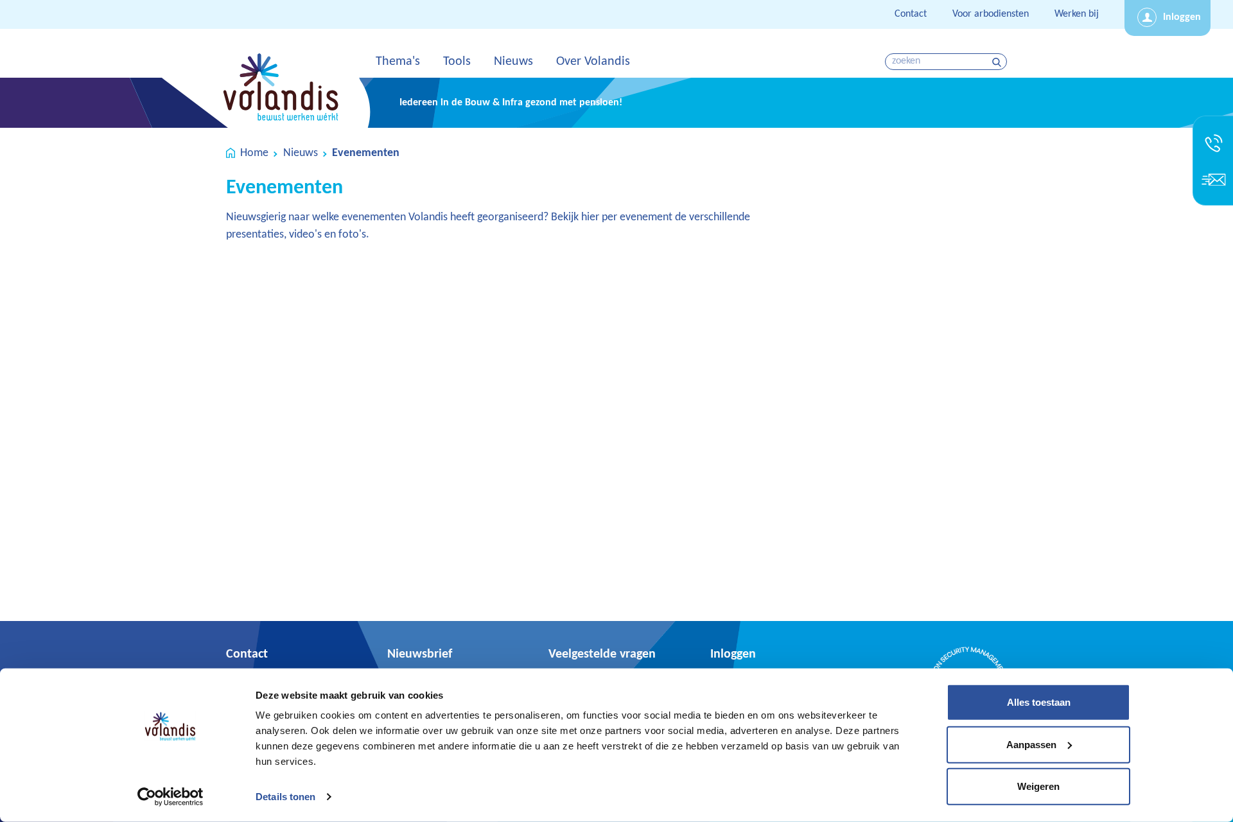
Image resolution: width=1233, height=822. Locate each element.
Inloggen (1182, 17)
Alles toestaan (1039, 702)
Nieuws (300, 153)
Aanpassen (1031, 744)
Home (254, 153)
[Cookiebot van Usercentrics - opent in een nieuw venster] (170, 797)
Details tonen (285, 796)
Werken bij (1076, 14)
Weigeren (1038, 786)
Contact (911, 14)
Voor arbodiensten (990, 14)
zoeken (998, 62)
